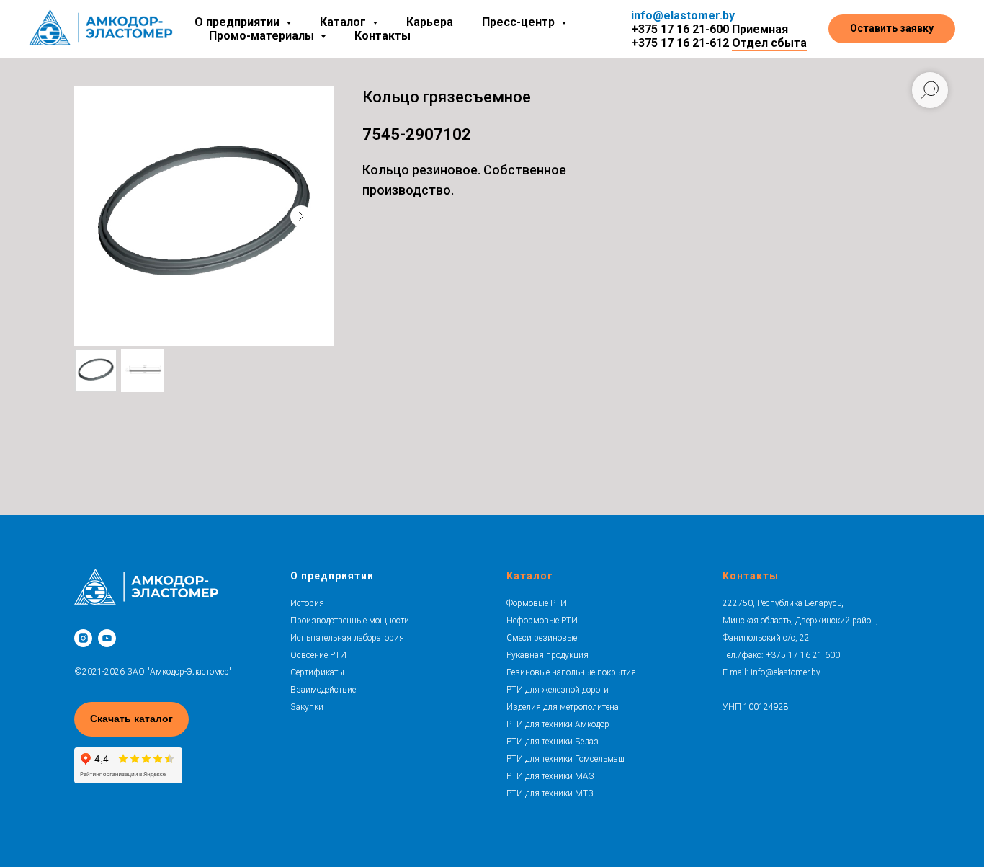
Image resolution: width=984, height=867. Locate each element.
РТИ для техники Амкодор (557, 724)
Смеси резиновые (541, 638)
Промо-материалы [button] (263, 36)
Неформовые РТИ (542, 620)
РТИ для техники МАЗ (550, 776)
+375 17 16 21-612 (680, 43)
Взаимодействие (323, 690)
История (307, 603)
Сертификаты (317, 672)
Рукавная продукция (547, 655)
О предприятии (332, 576)
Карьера (429, 22)
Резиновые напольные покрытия (571, 672)
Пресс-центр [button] (520, 22)
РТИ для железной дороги (557, 690)
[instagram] (83, 638)
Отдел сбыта (769, 43)
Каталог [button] (344, 22)
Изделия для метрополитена (562, 707)
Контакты (382, 36)
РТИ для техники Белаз (552, 742)
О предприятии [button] (238, 22)
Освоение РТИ (318, 655)
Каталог (529, 576)
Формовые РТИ (536, 603)
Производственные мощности (349, 620)
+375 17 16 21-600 (680, 29)
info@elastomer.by (683, 15)
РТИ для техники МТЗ (550, 793)
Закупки (306, 707)
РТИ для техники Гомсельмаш (565, 759)
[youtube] (107, 638)
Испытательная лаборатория (347, 638)
